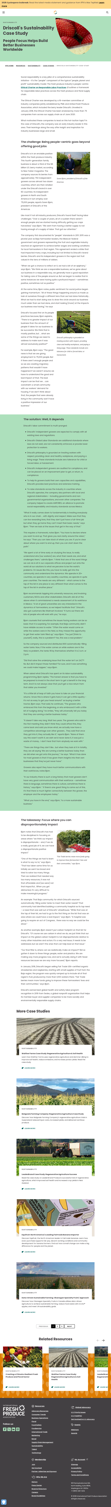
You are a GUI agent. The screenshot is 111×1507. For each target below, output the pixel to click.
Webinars (75, 1430)
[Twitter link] (9, 1429)
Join (33, 1464)
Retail (34, 1439)
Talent (34, 1449)
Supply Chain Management (42, 1442)
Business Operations (40, 1418)
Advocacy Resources (40, 1411)
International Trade (39, 1432)
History (34, 1482)
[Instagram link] (18, 1429)
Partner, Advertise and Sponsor (44, 1471)
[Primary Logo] (55, 12)
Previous (43, 1326)
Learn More (30, 1068)
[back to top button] (105, 1492)
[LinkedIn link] (13, 1429)
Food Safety (36, 1425)
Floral (34, 1421)
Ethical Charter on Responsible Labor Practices (43, 87)
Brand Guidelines (38, 1496)
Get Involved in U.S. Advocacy (83, 1419)
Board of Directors (39, 1489)
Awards (74, 1433)
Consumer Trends (39, 1414)
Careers (35, 1492)
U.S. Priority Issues (78, 1412)
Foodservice (37, 1428)
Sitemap (74, 1464)
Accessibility (76, 1468)
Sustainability (37, 1446)
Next (69, 1326)
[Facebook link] (5, 1429)
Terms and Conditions (80, 1475)
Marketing (36, 1435)
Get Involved (37, 1468)
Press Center (37, 1485)
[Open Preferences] (4, 1502)
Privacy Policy (76, 1471)
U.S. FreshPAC (76, 1416)
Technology (36, 1453)
